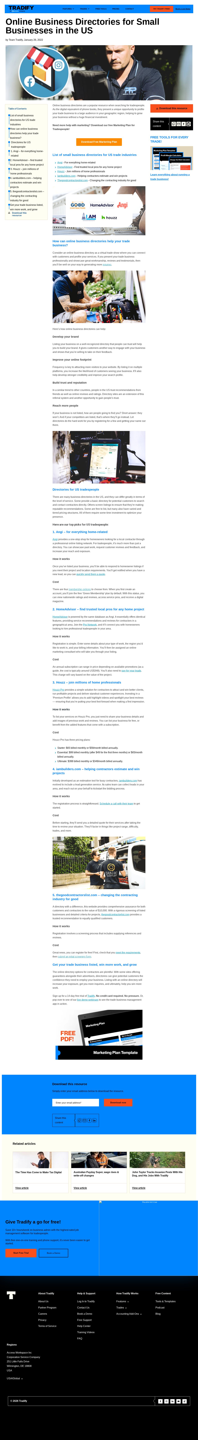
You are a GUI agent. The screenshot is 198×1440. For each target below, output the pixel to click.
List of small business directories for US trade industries (22, 120)
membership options (80, 589)
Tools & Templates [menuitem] (165, 1301)
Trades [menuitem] (120, 1307)
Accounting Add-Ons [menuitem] (127, 1313)
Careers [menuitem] (42, 1313)
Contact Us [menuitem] (83, 1307)
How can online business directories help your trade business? (24, 133)
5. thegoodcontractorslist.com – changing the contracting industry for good (27, 196)
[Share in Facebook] (183, 124)
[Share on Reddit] (188, 124)
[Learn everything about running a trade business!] (171, 158)
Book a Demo (53, 1253)
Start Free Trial (21, 1253)
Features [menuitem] (121, 1301)
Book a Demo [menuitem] (84, 1313)
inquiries (107, 264)
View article (22, 1188)
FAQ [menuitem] (79, 1338)
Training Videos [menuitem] (86, 1332)
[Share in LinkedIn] (94, 1120)
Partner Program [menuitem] (47, 1307)
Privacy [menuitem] (42, 1320)
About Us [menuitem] (43, 1301)
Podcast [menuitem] (159, 1307)
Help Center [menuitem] (83, 1326)
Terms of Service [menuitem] (47, 1326)
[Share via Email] (178, 124)
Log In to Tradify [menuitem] (86, 1301)
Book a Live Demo (183, 9)
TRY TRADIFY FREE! (161, 9)
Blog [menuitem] (158, 1313)
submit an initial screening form (74, 956)
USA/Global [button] (13, 1378)
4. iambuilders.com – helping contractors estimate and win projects (26, 182)
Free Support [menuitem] (84, 1320)
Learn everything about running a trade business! (170, 176)
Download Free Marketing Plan (99, 141)
